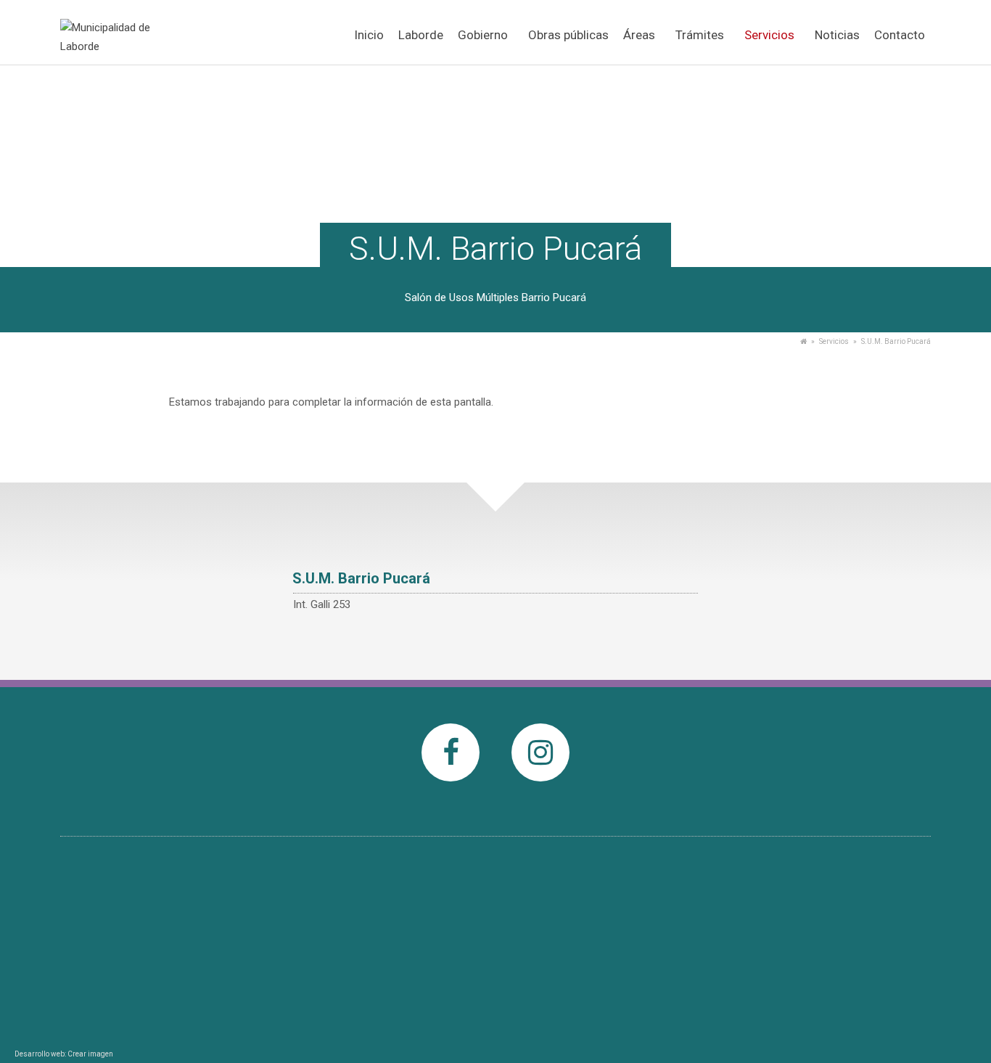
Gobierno (483, 35)
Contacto (899, 35)
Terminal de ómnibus (453, 974)
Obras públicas (568, 35)
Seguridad (428, 937)
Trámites (699, 35)
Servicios (769, 35)
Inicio (369, 35)
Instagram (541, 790)
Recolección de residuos (460, 955)
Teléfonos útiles (441, 900)
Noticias (837, 35)
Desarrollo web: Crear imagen (64, 1054)
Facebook (450, 790)
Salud (418, 918)
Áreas (639, 35)
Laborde (420, 35)
